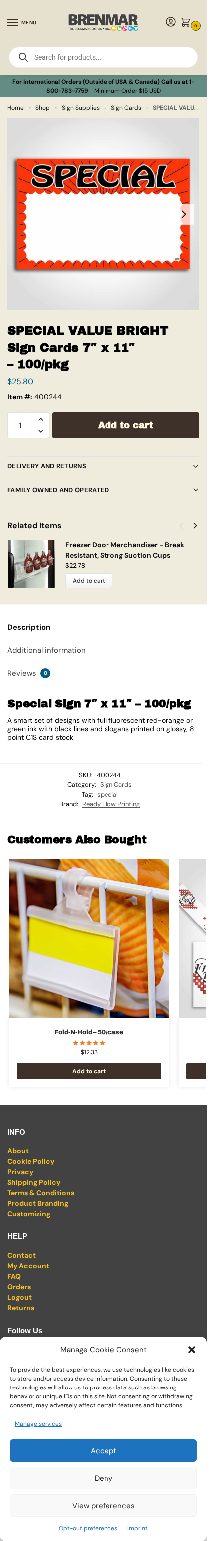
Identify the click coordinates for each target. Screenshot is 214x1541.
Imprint (137, 1528)
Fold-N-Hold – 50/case (88, 1032)
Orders (19, 1286)
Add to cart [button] (89, 1071)
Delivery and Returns (46, 466)
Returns (20, 1307)
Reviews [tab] (27, 673)
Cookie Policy (30, 1161)
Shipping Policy (33, 1182)
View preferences (103, 1506)
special (107, 794)
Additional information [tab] (46, 650)
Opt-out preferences (88, 1528)
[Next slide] (183, 214)
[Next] (195, 526)
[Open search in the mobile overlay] (103, 57)
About (18, 1150)
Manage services (38, 1424)
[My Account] (171, 22)
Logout (19, 1297)
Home (15, 108)
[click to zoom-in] (103, 214)
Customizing (28, 1213)
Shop (42, 108)
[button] (192, 1350)
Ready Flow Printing (111, 804)
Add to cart (125, 425)
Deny (103, 1478)
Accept (103, 1451)
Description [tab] (28, 627)
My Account (28, 1265)
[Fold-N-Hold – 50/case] (89, 938)
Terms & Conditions (40, 1192)
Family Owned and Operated (58, 490)
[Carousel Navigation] (185, 526)
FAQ (14, 1276)
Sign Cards (126, 108)
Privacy (20, 1171)
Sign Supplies (81, 108)
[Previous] (181, 526)
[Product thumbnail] (36, 564)
